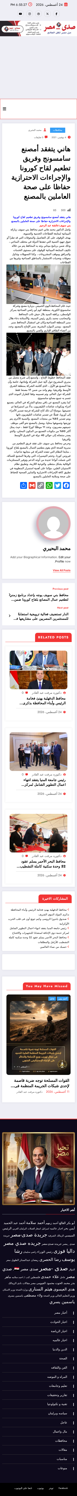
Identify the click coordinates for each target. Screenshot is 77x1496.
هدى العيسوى (64, 1294)
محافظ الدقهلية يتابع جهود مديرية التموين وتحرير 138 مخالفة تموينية (42, 1088)
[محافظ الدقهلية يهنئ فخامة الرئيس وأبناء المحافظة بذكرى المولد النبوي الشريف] (38, 670)
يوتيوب (40, 1493)
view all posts (62, 570)
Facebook (63, 1493)
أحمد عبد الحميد (14, 1228)
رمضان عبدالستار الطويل (24, 1265)
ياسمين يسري (62, 1307)
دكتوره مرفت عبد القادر (46, 693)
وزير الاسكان (9, 1295)
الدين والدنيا (60, 1355)
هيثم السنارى (40, 1294)
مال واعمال (60, 1437)
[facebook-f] (56, 14)
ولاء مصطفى (33, 1300)
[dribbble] (38, 14)
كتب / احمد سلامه (21, 1282)
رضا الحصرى (50, 1265)
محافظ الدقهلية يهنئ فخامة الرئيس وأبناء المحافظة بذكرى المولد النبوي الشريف (44, 701)
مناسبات (62, 1464)
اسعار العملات (34, 1234)
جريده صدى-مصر (52, 1249)
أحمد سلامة (35, 1228)
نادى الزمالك (15, 1288)
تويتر (51, 1493)
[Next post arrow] (9, 615)
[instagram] (29, 14)
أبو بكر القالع (67, 1228)
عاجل (64, 998)
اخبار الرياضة (59, 1336)
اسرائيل (45, 1234)
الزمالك (60, 1241)
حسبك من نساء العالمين (53, 947)
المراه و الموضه (57, 1382)
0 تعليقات (38, 137)
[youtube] (20, 14)
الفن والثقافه (59, 1373)
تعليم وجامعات (58, 1391)
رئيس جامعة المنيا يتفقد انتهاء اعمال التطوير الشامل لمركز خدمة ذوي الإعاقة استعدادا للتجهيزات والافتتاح (45, 782)
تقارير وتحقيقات (57, 1400)
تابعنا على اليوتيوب (23, 1493)
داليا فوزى (64, 1256)
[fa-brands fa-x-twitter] (47, 14)
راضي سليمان (29, 1257)
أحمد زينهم (52, 1228)
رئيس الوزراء (45, 1257)
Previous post (60, 588)
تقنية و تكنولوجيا (57, 1409)
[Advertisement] (38, 67)
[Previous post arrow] (9, 594)
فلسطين (35, 1282)
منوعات (62, 1474)
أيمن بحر (69, 1234)
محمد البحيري (34, 130)
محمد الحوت (62, 1288)
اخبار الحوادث (58, 1327)
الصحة (63, 1364)
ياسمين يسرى (15, 1301)
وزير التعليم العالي (65, 1301)
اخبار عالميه (56, 1234)
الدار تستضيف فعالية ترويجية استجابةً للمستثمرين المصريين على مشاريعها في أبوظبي (41, 616)
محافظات (57, 130)
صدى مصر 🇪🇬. (25, 1274)
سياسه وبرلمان (57, 1419)
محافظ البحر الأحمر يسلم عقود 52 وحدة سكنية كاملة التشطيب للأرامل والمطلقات (43, 864)
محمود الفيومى (45, 1288)
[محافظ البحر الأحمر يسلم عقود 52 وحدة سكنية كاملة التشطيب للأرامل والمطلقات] (38, 833)
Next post (62, 607)
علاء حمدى (50, 1282)
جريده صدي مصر (22, 1248)
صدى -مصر (53, 1273)
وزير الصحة (48, 1301)
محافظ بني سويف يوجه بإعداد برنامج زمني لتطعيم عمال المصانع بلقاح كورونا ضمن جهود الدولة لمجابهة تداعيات (39, 597)
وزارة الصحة (22, 1295)
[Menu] (4, 109)
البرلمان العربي (19, 1234)
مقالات (26, 1288)
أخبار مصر (60, 1318)
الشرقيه (52, 1241)
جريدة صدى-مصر (28, 1240)
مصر (33, 1288)
